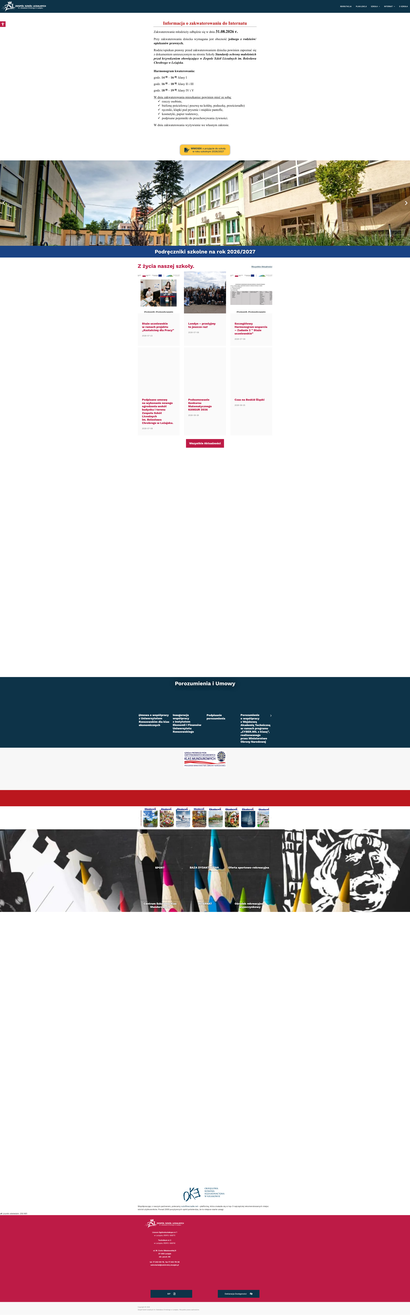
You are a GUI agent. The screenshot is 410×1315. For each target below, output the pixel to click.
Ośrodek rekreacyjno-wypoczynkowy (250, 905)
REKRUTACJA (346, 6)
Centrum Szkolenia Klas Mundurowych (160, 905)
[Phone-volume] (190, 1277)
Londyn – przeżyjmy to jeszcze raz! (201, 325)
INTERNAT (388, 6)
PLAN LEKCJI (361, 6)
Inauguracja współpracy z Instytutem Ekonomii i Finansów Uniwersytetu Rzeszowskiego (187, 723)
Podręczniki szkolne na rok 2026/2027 (205, 251)
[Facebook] (200, 1277)
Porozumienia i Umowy (205, 683)
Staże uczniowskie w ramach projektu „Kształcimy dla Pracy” (158, 327)
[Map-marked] (219, 1277)
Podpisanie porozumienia (216, 717)
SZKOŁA (374, 6)
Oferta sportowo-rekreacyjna (248, 867)
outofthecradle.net (189, 1206)
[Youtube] (209, 1277)
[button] (3, 24)
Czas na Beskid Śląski (249, 399)
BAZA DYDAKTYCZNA (204, 867)
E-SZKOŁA (403, 6)
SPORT (160, 867)
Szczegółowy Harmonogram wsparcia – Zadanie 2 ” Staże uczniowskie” (251, 328)
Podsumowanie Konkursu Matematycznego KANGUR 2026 (200, 404)
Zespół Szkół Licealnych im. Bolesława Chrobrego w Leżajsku (158, 1310)
